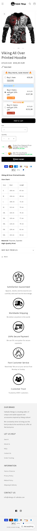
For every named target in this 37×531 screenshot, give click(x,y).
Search (6, 439)
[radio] (18, 79)
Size (3, 125)
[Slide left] (14, 48)
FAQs (5, 449)
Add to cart (18, 121)
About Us (7, 444)
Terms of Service (9, 471)
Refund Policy (8, 480)
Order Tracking (9, 458)
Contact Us (7, 453)
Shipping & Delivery (10, 485)
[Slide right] (23, 48)
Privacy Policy (8, 476)
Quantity (4, 134)
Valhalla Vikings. (15, 527)
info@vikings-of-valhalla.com (14, 497)
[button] (2, 4)
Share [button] (6, 257)
